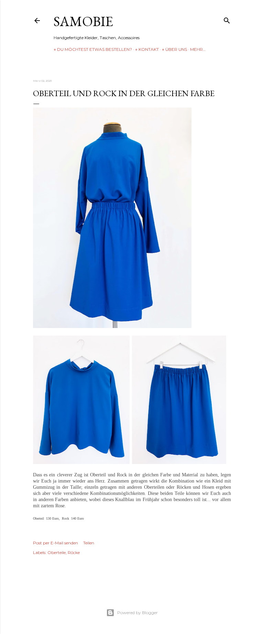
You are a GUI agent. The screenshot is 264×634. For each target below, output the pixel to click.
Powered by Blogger (137, 612)
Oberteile (56, 552)
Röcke (74, 552)
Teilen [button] (88, 542)
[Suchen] (227, 19)
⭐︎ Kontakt (147, 49)
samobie (83, 21)
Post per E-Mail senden (55, 542)
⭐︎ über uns (174, 49)
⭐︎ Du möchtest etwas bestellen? (93, 49)
